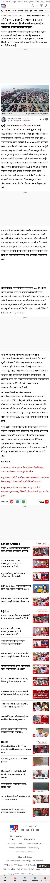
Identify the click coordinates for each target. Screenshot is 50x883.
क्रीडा (35, 11)
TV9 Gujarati (19, 865)
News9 (8, 2)
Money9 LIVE (41, 869)
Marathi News (6, 15)
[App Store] (31, 840)
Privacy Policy (33, 847)
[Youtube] (37, 830)
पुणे (31, 11)
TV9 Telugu (26, 861)
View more (42, 544)
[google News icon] (18, 501)
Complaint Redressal (17, 847)
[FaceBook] (22, 830)
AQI (36, 5)
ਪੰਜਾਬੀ (37, 2)
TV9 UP (20, 869)
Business (18, 15)
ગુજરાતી (31, 2)
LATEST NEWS (11, 11)
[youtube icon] (12, 501)
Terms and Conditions (24, 852)
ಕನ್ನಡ (14, 2)
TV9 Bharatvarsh (13, 861)
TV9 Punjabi (31, 865)
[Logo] (3, 6)
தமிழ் (42, 2)
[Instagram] (32, 830)
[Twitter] (27, 830)
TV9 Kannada (37, 861)
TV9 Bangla (8, 865)
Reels (47, 11)
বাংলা (25, 2)
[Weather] (33, 5)
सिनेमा (41, 11)
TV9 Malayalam (9, 869)
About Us (21, 843)
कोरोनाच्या (27, 125)
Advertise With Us (34, 843)
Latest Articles (10, 543)
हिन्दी (2, 2)
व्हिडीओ (5, 611)
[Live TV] (40, 5)
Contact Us (11, 843)
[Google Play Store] (17, 838)
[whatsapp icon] (23, 501)
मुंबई (26, 11)
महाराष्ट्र (20, 11)
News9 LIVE (29, 869)
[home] (2, 11)
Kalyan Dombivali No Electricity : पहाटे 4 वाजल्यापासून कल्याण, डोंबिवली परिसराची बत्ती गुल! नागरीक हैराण (25, 491)
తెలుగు (20, 2)
